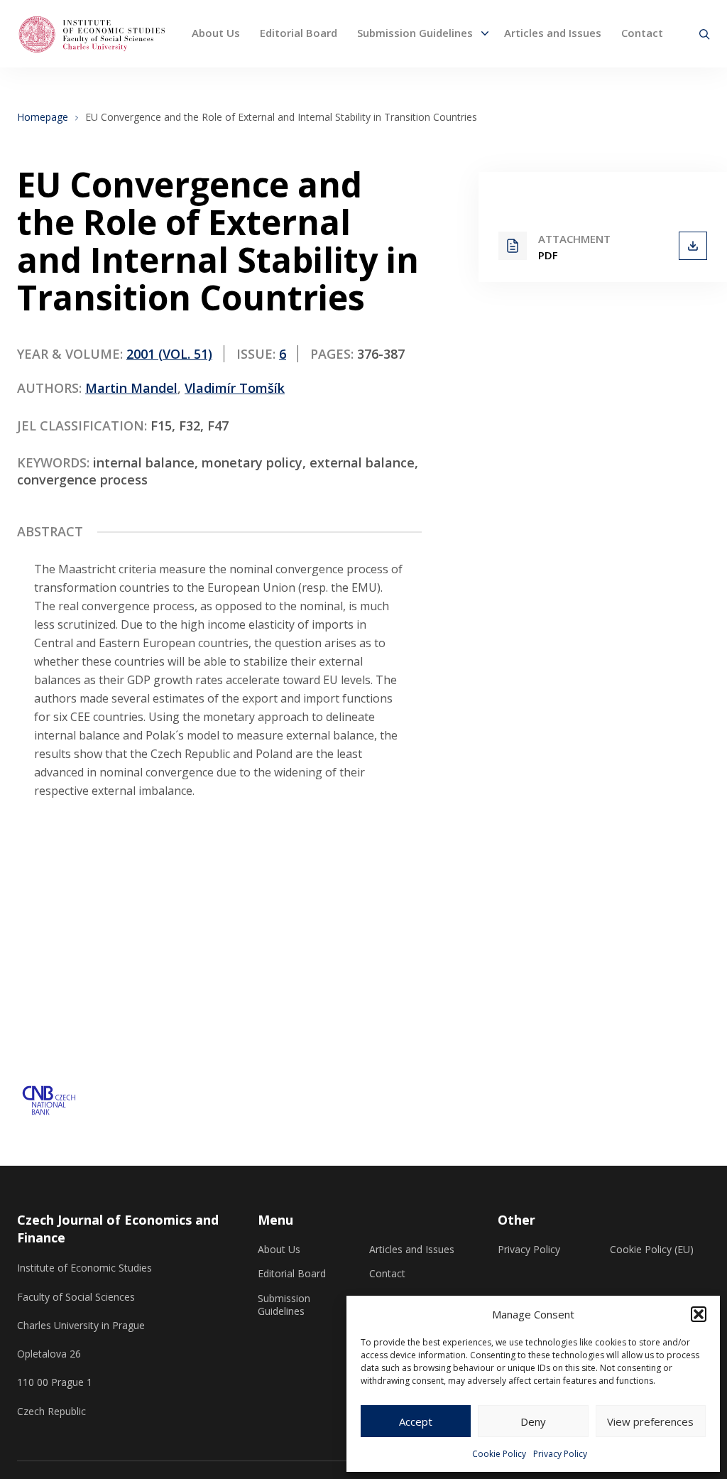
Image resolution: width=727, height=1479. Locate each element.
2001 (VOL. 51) (169, 353)
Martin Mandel (131, 387)
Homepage (42, 117)
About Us (216, 33)
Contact (642, 33)
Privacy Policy (560, 1454)
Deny (533, 1421)
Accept (415, 1421)
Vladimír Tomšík (235, 387)
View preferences (650, 1421)
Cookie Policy (499, 1454)
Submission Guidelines (415, 33)
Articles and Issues (552, 33)
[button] (699, 1314)
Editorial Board (298, 33)
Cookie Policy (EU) (652, 1249)
